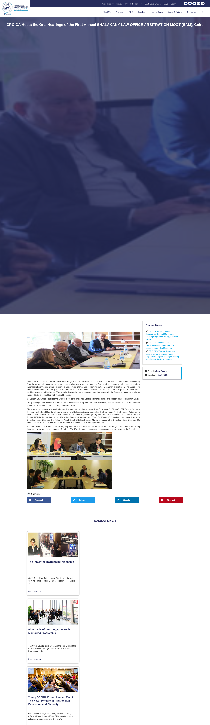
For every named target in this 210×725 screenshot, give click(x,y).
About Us (107, 12)
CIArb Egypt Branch (153, 4)
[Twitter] (194, 3)
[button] (202, 11)
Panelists (141, 12)
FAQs (165, 4)
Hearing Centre (157, 12)
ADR (131, 12)
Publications (106, 4)
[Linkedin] (186, 3)
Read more (33, 592)
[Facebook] (190, 3)
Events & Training (175, 12)
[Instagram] (203, 3)
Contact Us (191, 12)
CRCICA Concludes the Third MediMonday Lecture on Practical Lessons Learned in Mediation (160, 345)
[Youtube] (198, 3)
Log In (173, 4)
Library (119, 4)
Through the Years (132, 4)
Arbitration (120, 12)
